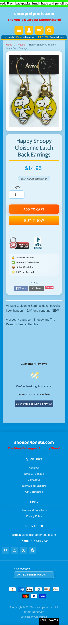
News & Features (34, 473)
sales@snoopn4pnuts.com (39, 534)
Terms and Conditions (34, 510)
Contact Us (34, 479)
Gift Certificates (34, 491)
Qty (17, 187)
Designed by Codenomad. (34, 617)
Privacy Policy (34, 516)
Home (9, 44)
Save (50, 287)
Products (20, 44)
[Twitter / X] (23, 550)
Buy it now (34, 220)
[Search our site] (49, 30)
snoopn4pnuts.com (43, 607)
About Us (34, 467)
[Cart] (39, 30)
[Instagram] (14, 550)
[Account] (29, 30)
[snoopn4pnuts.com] (34, 17)
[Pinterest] (32, 550)
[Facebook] (5, 550)
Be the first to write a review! (34, 404)
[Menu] (19, 30)
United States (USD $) (32, 574)
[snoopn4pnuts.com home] (34, 448)
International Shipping (34, 485)
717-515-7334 (39, 540)
